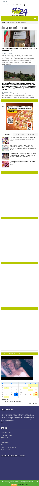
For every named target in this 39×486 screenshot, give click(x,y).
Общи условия (5, 445)
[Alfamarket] (19, 116)
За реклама (4, 440)
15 (30, 390)
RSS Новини (4, 423)
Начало (4, 1)
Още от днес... (32, 403)
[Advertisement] (19, 194)
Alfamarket (9, 5)
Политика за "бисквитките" (9, 447)
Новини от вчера (6, 435)
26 (16, 394)
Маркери (11, 22)
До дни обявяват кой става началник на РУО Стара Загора (19, 49)
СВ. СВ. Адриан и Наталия (13, 401)
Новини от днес (6, 432)
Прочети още (6, 64)
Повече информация (23, 484)
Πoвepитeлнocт (6, 442)
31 (6, 397)
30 (36, 394)
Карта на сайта (5, 450)
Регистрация (5, 437)
